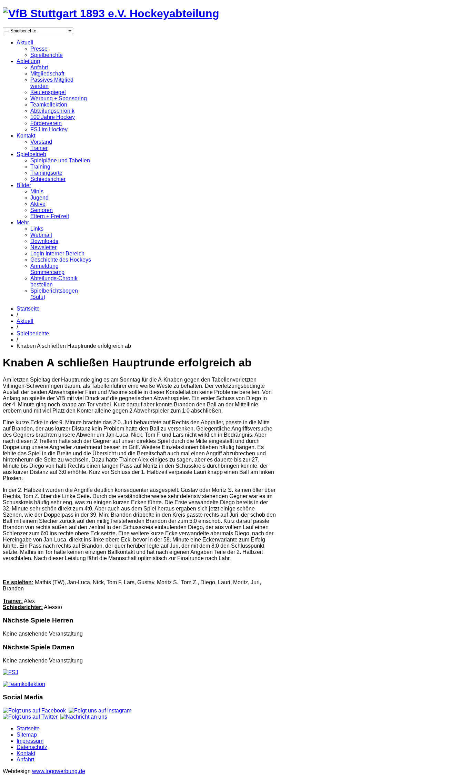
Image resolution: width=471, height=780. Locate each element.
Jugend (39, 198)
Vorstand (41, 142)
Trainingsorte (46, 173)
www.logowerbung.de (58, 771)
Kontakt (26, 136)
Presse (39, 49)
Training (40, 167)
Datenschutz (32, 747)
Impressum (30, 741)
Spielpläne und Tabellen (60, 160)
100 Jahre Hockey (52, 117)
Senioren (41, 210)
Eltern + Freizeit (49, 216)
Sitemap (27, 735)
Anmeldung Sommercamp (47, 269)
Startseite (28, 309)
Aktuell (25, 42)
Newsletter (43, 247)
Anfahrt (39, 67)
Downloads (44, 241)
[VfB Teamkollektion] (24, 684)
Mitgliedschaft (47, 74)
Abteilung (28, 61)
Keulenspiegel (48, 92)
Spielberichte (46, 55)
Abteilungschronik (52, 111)
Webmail (41, 235)
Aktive (38, 204)
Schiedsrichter (48, 179)
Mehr (23, 222)
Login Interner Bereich (57, 253)
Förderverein (46, 123)
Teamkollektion (48, 105)
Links (36, 229)
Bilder (24, 185)
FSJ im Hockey (49, 129)
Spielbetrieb (31, 154)
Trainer (39, 148)
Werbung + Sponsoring (58, 98)
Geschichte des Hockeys (60, 260)
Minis (36, 191)
